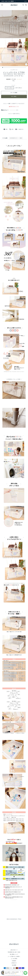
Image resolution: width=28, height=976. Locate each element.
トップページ (14, 69)
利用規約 (14, 960)
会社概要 (14, 965)
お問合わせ (14, 963)
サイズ (14, 85)
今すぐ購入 (14, 96)
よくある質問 (14, 958)
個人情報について (14, 954)
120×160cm (9, 87)
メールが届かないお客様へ (14, 956)
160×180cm (18, 87)
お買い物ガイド (14, 950)
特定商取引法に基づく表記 (14, 952)
